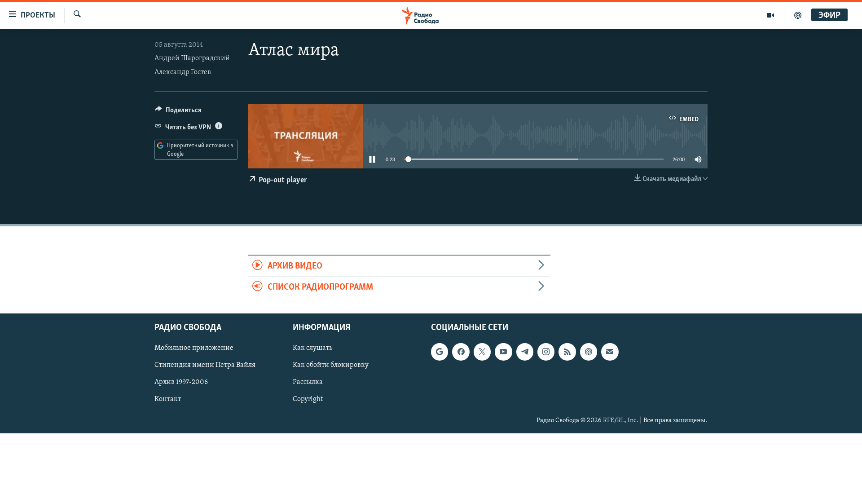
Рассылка (308, 382)
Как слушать (312, 348)
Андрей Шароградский (192, 58)
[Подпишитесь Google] (439, 352)
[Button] (178, 112)
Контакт (167, 399)
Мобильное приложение (193, 348)
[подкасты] (797, 15)
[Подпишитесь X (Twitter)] (482, 352)
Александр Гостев (182, 72)
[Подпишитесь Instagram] (545, 352)
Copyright (308, 399)
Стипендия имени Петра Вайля (204, 365)
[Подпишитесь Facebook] (460, 352)
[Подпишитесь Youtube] (503, 352)
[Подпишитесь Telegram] (524, 352)
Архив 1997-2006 (181, 382)
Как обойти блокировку (331, 365)
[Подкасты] (588, 352)
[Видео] (770, 15)
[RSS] (567, 352)
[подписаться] (609, 352)
